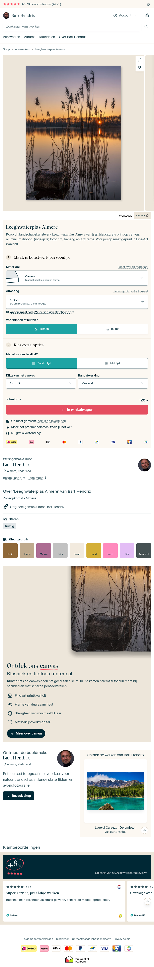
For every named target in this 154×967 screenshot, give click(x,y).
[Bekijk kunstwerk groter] (139, 60)
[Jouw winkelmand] (147, 15)
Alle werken (11, 37)
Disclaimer (62, 939)
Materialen (47, 37)
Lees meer (36, 478)
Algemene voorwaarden (38, 939)
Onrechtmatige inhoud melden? (91, 939)
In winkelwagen (80, 409)
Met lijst (115, 363)
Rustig (9, 526)
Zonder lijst (44, 363)
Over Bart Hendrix (72, 37)
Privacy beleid (122, 939)
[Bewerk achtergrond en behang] (139, 67)
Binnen (44, 329)
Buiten (115, 329)
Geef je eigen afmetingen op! (42, 312)
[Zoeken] (146, 26)
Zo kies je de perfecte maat (130, 291)
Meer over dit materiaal (133, 267)
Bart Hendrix (23, 15)
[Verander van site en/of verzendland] (148, 4)
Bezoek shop (12, 478)
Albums (29, 37)
